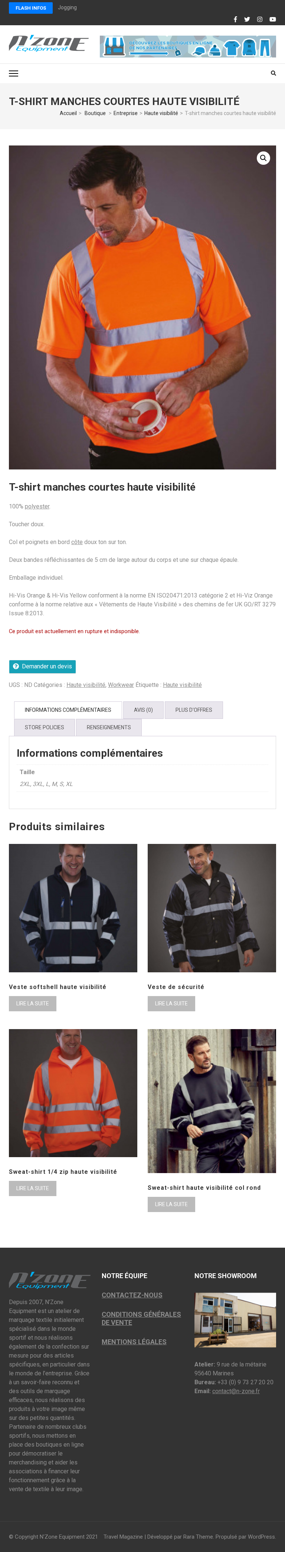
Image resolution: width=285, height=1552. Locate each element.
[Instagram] (259, 20)
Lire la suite (32, 1003)
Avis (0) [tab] (143, 710)
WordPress (261, 1536)
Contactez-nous (132, 1295)
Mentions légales (134, 1342)
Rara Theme (198, 1536)
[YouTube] (272, 20)
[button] (263, 158)
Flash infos (31, 8)
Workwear (121, 684)
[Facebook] (235, 20)
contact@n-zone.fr (236, 1391)
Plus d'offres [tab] (194, 710)
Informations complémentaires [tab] (68, 710)
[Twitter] (247, 20)
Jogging (67, 7)
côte (77, 542)
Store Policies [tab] (44, 727)
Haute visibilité (85, 684)
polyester (37, 506)
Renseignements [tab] (109, 727)
